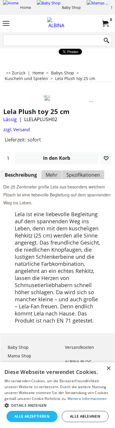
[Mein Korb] (105, 23)
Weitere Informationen (87, 398)
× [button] (108, 368)
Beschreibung (21, 175)
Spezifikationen (83, 175)
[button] (57, 405)
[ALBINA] (56, 23)
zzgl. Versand (16, 129)
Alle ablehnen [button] (85, 416)
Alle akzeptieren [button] (32, 416)
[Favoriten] (106, 158)
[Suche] (106, 41)
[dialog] (57, 395)
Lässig (10, 119)
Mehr (52, 175)
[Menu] (6, 24)
